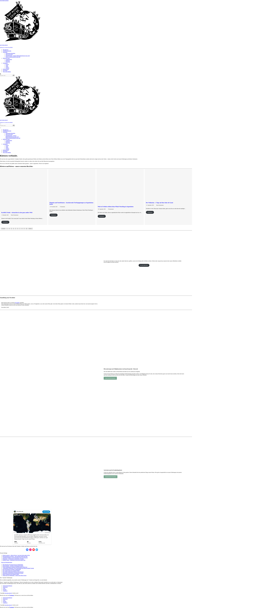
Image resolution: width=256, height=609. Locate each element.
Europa (7, 64)
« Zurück (3, 228)
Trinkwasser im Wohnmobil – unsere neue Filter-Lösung (14, 575)
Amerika (7, 67)
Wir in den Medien (7, 71)
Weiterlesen (5, 222)
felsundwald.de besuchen (110, 476)
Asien (7, 65)
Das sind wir (5, 49)
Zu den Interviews (144, 265)
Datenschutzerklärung (7, 585)
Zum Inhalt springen (4, 0)
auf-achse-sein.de (8, 593)
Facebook (11, 595)
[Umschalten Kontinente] (23, 144)
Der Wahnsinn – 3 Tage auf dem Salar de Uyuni (159, 202)
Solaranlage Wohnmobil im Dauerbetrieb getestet (13, 573)
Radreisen (8, 60)
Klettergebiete (6, 69)
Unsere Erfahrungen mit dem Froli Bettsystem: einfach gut (15, 567)
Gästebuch (5, 590)
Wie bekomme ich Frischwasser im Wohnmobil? (13, 564)
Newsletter (5, 70)
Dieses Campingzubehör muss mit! (13, 57)
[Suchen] (0, 74)
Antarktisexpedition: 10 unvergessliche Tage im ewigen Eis (15, 557)
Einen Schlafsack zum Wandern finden (11, 574)
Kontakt (4, 589)
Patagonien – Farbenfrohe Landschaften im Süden (13, 558)
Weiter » (30, 228)
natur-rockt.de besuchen (110, 378)
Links (4, 588)
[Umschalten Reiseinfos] (23, 132)
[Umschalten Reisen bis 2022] (23, 139)
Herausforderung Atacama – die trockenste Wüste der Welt (15, 556)
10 (26, 228)
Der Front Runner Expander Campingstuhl (12, 569)
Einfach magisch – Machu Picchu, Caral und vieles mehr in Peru (16, 555)
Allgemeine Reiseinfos (10, 53)
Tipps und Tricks (9, 54)
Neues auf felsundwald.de (6, 562)
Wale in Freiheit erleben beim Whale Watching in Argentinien (115, 206)
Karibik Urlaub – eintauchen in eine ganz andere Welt (16, 212)
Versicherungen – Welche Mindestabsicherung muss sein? (18, 55)
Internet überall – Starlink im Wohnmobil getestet (13, 565)
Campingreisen (9, 59)
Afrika (7, 66)
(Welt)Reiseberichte (7, 50)
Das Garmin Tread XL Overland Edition (11, 570)
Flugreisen (8, 61)
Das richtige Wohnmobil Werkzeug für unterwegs (13, 571)
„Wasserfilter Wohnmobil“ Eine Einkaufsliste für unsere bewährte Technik (18, 568)
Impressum (5, 587)
